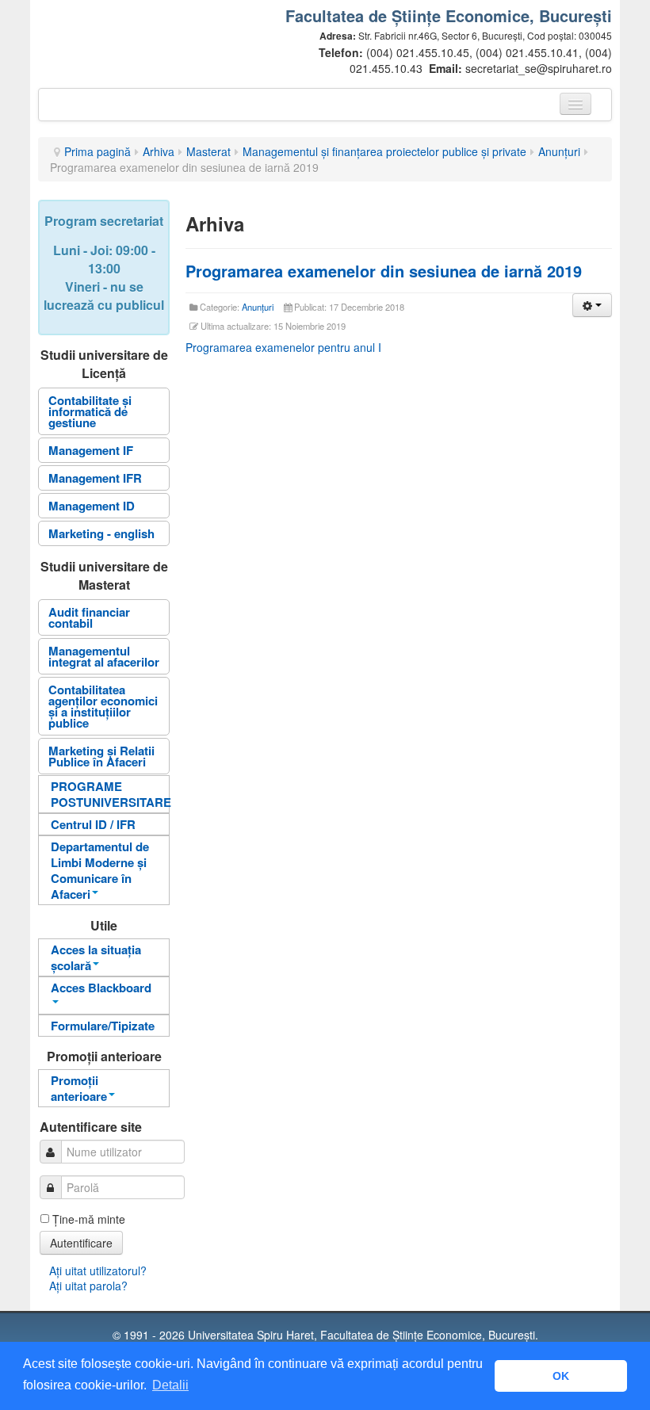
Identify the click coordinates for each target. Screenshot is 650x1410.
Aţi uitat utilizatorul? (98, 1270)
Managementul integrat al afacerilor (103, 656)
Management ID (91, 505)
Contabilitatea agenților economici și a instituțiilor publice (103, 706)
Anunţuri (559, 151)
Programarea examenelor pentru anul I (283, 347)
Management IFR (95, 478)
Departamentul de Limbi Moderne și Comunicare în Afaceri (100, 870)
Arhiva (158, 151)
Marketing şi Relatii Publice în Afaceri (101, 756)
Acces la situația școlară (96, 957)
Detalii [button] (170, 1385)
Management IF (90, 450)
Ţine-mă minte (88, 1219)
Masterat (208, 151)
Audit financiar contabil (89, 617)
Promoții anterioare (79, 1088)
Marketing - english (101, 533)
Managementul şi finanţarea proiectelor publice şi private (384, 151)
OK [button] (560, 1376)
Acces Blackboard (101, 987)
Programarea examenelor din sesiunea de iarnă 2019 (383, 270)
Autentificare (81, 1243)
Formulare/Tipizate (103, 1025)
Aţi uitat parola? (88, 1285)
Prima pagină (97, 151)
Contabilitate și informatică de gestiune (90, 411)
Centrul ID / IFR (93, 824)
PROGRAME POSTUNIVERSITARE (110, 794)
